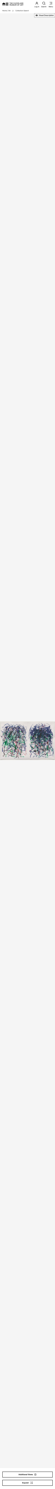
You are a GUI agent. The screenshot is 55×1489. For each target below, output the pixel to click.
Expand (25, 1483)
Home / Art (6, 11)
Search (43, 7)
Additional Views (25, 1474)
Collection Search (22, 11)
